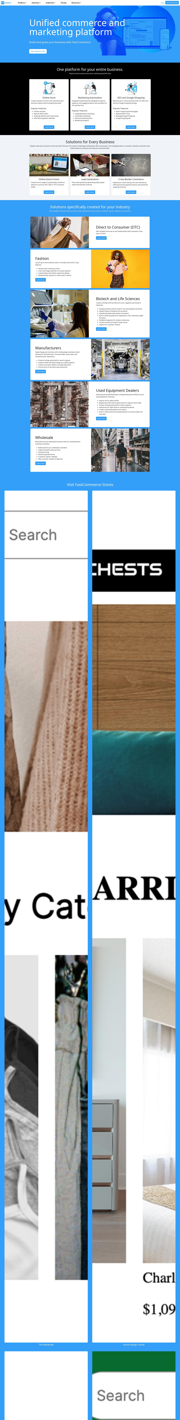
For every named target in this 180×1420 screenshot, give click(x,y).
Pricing (63, 3)
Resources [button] (76, 3)
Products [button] (21, 3)
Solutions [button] (35, 3)
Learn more (49, 127)
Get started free (172, 3)
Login (163, 3)
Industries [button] (50, 3)
